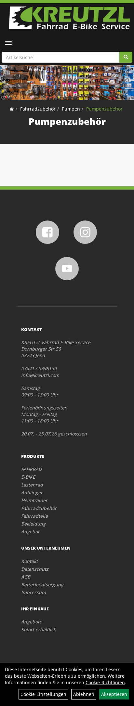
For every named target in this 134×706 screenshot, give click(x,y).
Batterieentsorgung (42, 584)
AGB (25, 577)
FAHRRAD (31, 469)
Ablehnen (83, 694)
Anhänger (32, 492)
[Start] (12, 109)
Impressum (33, 592)
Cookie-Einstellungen (43, 694)
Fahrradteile (34, 516)
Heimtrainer (34, 500)
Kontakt (29, 561)
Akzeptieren (114, 694)
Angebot (30, 531)
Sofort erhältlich (38, 629)
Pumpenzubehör (104, 109)
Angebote (31, 622)
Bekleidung (33, 524)
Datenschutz (34, 569)
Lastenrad (32, 485)
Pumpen (71, 109)
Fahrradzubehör (38, 109)
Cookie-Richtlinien (105, 682)
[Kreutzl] (69, 18)
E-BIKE (28, 477)
